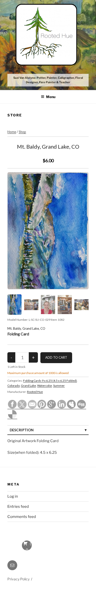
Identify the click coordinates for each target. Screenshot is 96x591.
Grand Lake (28, 385)
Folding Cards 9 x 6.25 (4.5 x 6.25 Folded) (50, 380)
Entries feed (18, 506)
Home (11, 132)
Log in (12, 496)
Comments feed (21, 516)
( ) (27, 545)
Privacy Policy (18, 579)
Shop (22, 132)
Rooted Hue (35, 392)
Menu (50, 97)
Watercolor (44, 385)
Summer (59, 385)
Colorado (13, 385)
